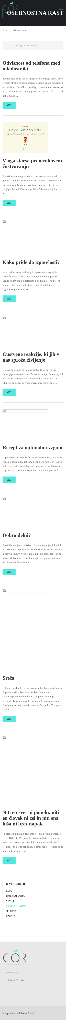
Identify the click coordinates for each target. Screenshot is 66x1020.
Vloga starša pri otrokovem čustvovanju (32, 163)
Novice (10, 901)
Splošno (11, 911)
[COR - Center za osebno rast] (11, 9)
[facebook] (4, 988)
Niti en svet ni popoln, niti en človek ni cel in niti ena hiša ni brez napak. (31, 817)
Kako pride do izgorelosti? (31, 262)
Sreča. (9, 678)
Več (9, 105)
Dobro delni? (17, 535)
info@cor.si (12, 972)
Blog (9, 891)
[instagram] (9, 988)
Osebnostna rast (16, 906)
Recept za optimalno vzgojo (32, 447)
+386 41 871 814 (15, 980)
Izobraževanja (15, 896)
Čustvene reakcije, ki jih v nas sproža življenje (31, 357)
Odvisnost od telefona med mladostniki (31, 65)
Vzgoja (10, 916)
